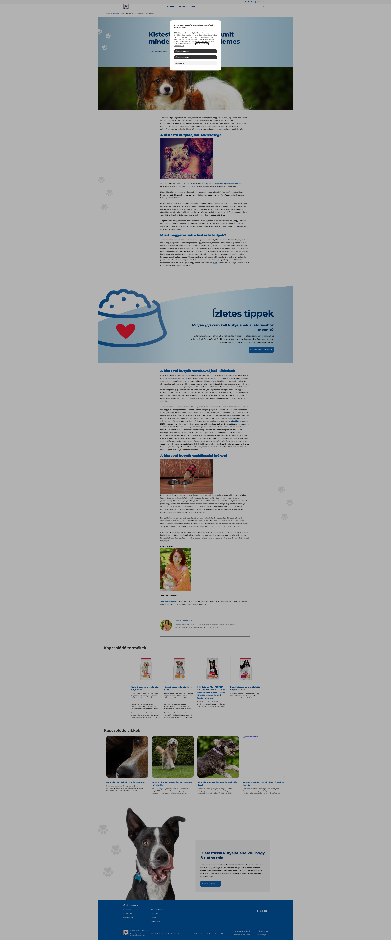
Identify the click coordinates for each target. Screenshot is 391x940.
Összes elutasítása (181, 57)
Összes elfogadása (182, 51)
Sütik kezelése (180, 63)
